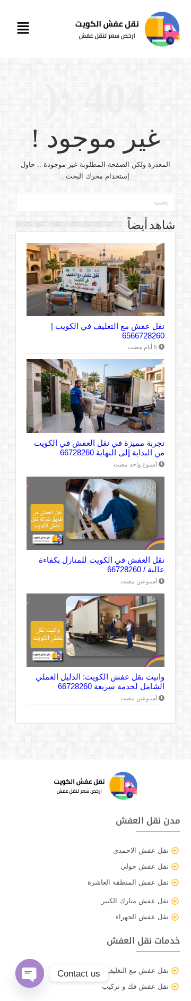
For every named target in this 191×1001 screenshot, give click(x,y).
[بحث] (25, 202)
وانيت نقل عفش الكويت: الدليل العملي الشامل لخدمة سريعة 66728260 (100, 681)
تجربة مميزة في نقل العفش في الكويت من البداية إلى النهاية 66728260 (99, 447)
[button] (24, 29)
